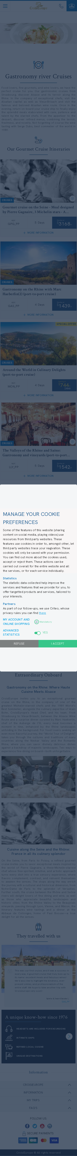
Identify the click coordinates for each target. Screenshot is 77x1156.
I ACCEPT (57, 644)
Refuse (19, 644)
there (42, 613)
